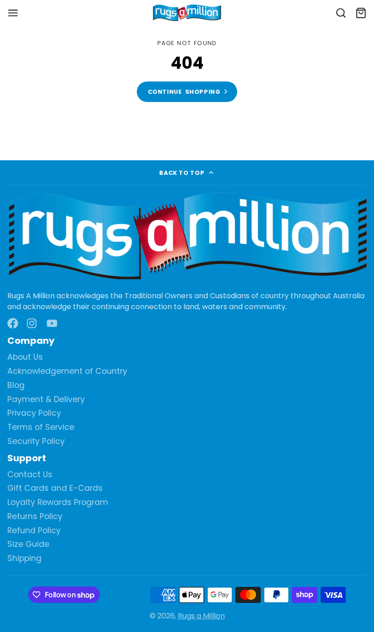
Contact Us (29, 474)
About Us (25, 357)
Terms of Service (40, 427)
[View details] (187, 237)
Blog (16, 385)
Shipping (24, 558)
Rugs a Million (201, 616)
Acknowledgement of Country (67, 371)
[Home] (187, 13)
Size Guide (28, 544)
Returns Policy (34, 516)
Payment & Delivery (46, 399)
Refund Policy (34, 530)
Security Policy (36, 441)
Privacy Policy (34, 413)
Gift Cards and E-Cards (55, 488)
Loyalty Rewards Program (57, 502)
